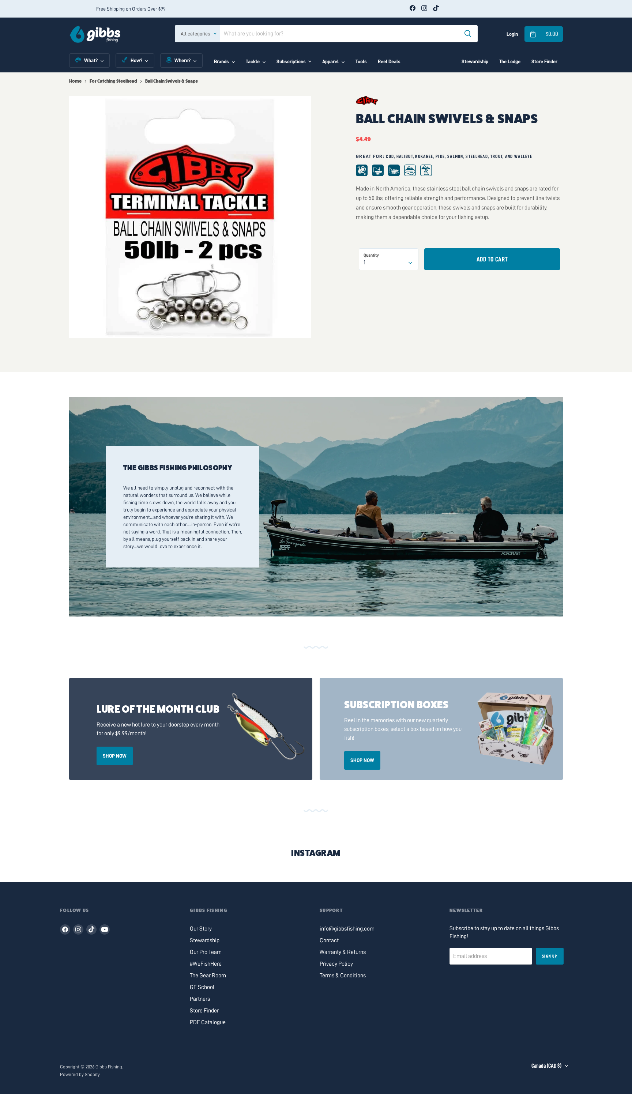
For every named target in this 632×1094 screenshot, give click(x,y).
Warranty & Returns (343, 952)
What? (91, 60)
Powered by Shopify (80, 1074)
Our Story (201, 929)
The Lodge (509, 61)
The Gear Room (208, 975)
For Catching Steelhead (113, 81)
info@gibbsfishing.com (347, 929)
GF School (202, 987)
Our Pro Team (206, 952)
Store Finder (544, 61)
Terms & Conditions (343, 975)
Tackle (253, 61)
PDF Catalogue (208, 1022)
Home (75, 81)
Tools (361, 61)
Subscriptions (291, 61)
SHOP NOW (115, 755)
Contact (329, 940)
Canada (546, 1066)
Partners (200, 999)
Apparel (330, 61)
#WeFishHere (206, 964)
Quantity (371, 255)
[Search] (468, 33)
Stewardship (475, 61)
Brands (221, 61)
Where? (182, 60)
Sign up (549, 956)
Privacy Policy (336, 964)
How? (136, 60)
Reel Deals (389, 61)
